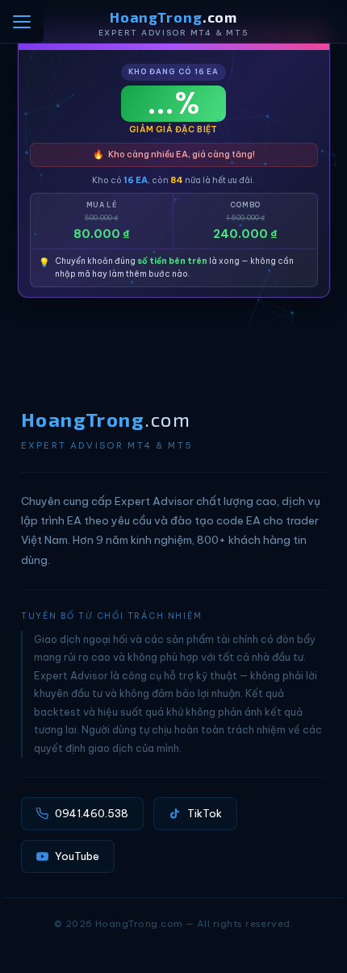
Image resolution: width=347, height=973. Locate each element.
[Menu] (22, 21)
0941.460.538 (91, 813)
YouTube (77, 856)
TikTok (204, 813)
